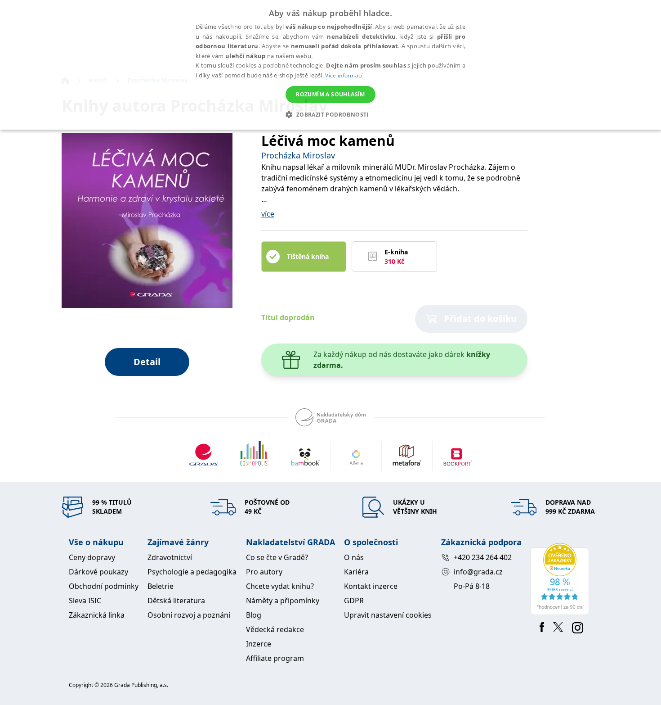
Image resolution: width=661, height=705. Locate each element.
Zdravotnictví (169, 557)
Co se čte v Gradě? (277, 557)
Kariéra (356, 572)
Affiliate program (275, 658)
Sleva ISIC (85, 601)
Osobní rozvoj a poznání (188, 615)
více (267, 214)
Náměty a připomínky (282, 601)
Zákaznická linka (97, 615)
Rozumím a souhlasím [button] (330, 94)
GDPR (354, 601)
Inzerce (258, 644)
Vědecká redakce (275, 629)
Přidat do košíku (480, 318)
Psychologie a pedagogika (192, 572)
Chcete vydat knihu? (280, 586)
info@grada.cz (478, 572)
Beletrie (160, 586)
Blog (253, 615)
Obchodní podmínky (103, 586)
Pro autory (264, 572)
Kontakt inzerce (370, 586)
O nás (354, 557)
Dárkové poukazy (98, 572)
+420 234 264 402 (483, 557)
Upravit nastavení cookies (388, 615)
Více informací (343, 75)
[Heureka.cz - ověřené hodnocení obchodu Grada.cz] (561, 579)
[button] (330, 114)
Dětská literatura (176, 601)
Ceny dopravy (92, 557)
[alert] (330, 65)
